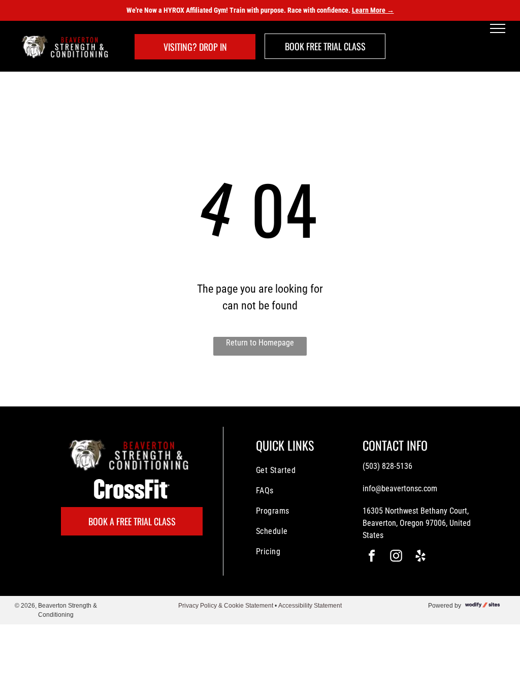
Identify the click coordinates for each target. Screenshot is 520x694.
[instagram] (396, 557)
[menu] (497, 28)
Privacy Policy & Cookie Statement (225, 605)
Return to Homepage (260, 343)
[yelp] (420, 557)
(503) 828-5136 (387, 466)
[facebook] (372, 557)
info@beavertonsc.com (400, 488)
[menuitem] (297, 470)
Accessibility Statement (310, 605)
